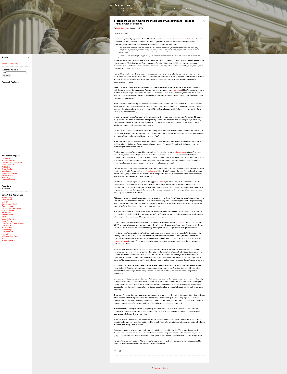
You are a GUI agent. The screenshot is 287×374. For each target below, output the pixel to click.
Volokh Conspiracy (9, 240)
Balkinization (7, 200)
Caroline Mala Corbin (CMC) (12, 163)
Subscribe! (6, 76)
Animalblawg (7, 198)
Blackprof (5, 202)
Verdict (4, 238)
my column (150, 171)
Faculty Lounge (8, 206)
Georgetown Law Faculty (11, 208)
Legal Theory (7, 221)
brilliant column (180, 152)
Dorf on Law (122, 5)
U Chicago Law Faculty (10, 236)
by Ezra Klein (180, 222)
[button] (203, 21)
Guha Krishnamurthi (9, 173)
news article (158, 182)
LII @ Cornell (7, 225)
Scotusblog (6, 230)
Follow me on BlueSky (10, 64)
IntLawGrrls (6, 212)
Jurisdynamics (7, 215)
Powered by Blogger (160, 368)
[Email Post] (119, 351)
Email (4, 73)
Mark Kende (6, 171)
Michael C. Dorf (8, 165)
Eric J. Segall (7, 178)
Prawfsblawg (7, 227)
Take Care (6, 234)
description (177, 90)
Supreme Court (7, 232)
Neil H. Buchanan (8, 160)
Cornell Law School (9, 204)
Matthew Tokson (8, 180)
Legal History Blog (9, 219)
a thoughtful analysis (179, 39)
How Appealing (8, 210)
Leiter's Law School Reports (13, 223)
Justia (4, 217)
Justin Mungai (7, 175)
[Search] (208, 6)
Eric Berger (6, 158)
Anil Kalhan (6, 167)
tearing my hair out (121, 241)
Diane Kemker (7, 169)
